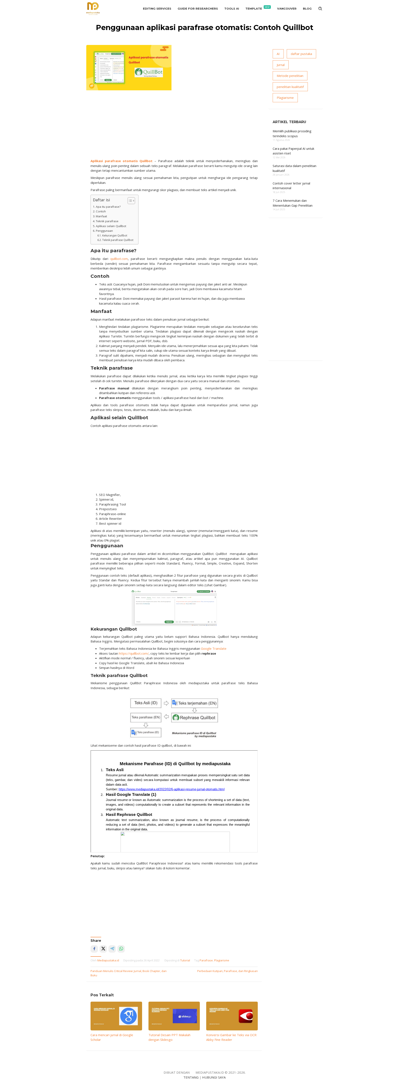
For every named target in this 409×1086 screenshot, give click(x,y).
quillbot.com (119, 258)
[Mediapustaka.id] (93, 8)
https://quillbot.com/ (134, 653)
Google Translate (213, 648)
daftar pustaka (301, 54)
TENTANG (191, 1077)
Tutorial (185, 960)
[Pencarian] (320, 8)
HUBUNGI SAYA (214, 1077)
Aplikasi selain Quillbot (111, 226)
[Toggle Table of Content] (129, 200)
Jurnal (281, 65)
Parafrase (206, 960)
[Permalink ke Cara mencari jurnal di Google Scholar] (116, 1016)
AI (278, 54)
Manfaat (101, 216)
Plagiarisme (221, 960)
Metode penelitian (290, 75)
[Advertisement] (174, 126)
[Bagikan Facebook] (94, 949)
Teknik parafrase (107, 221)
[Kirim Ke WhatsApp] (121, 949)
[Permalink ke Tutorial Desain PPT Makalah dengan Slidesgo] (174, 1016)
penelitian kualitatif (290, 87)
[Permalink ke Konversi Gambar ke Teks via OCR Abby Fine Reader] (232, 1016)
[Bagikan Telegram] (112, 949)
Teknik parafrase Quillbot (118, 240)
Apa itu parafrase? (108, 207)
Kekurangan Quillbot (114, 235)
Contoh (101, 211)
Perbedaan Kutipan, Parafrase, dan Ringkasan (227, 971)
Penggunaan (104, 231)
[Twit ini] (103, 949)
